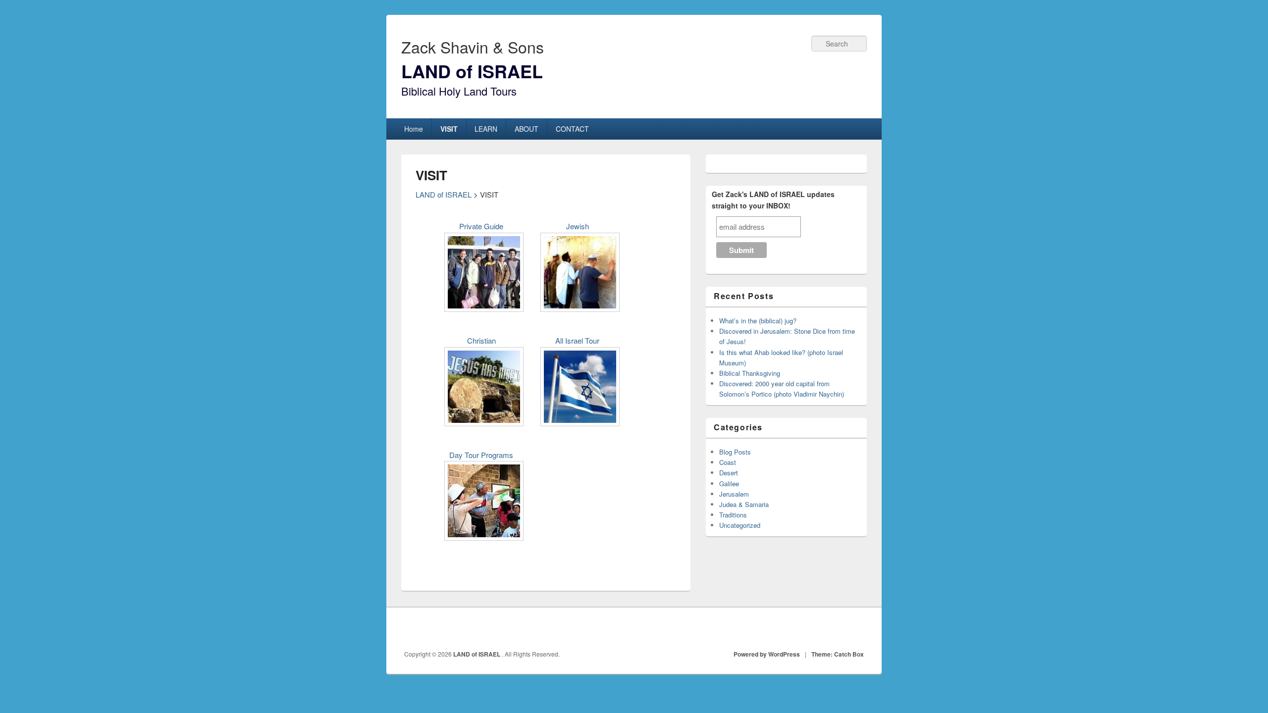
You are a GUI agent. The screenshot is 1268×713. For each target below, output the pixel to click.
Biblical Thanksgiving (749, 373)
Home (413, 129)
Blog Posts (735, 452)
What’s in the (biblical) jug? (757, 320)
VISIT (449, 129)
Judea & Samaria (744, 504)
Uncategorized (739, 525)
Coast (727, 462)
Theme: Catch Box (837, 654)
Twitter (834, 628)
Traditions (733, 514)
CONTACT (572, 129)
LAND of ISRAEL (472, 71)
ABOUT (526, 129)
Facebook (812, 628)
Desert (728, 472)
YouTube (856, 628)
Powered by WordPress (767, 654)
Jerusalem (734, 494)
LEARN (486, 129)
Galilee (729, 483)
